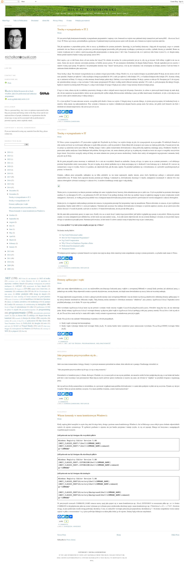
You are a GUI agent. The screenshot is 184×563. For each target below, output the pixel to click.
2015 (9, 184)
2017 (9, 177)
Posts (9, 83)
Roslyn (25, 318)
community (8, 291)
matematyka (19, 304)
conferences (20, 291)
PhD (48, 307)
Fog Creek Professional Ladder (72, 235)
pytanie (85, 288)
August (12, 222)
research (17, 318)
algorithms (44, 281)
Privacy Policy (58, 20)
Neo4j (6, 307)
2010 (9, 262)
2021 (9, 163)
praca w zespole (13, 309)
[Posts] (6, 83)
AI (36, 281)
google (10, 299)
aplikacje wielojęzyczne (35, 284)
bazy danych (41, 286)
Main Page (6, 20)
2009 (9, 265)
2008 (9, 269)
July (10, 226)
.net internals (32, 278)
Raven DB (22, 315)
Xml (23, 331)
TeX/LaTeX (27, 323)
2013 (9, 251)
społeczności (31, 321)
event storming (18, 297)
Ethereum (8, 297)
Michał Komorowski (92, 9)
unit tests (7, 326)
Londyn (10, 304)
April (11, 236)
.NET (65, 343)
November (13, 194)
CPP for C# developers (41, 291)
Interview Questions (43, 299)
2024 (9, 152)
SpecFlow (21, 321)
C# (25, 288)
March (11, 240)
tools (45, 323)
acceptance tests (13, 281)
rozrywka (43, 318)
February (12, 243)
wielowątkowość (103, 343)
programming (44, 309)
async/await (30, 286)
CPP (29, 291)
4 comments (63, 119)
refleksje (85, 268)
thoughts (37, 323)
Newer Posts (61, 535)
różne (33, 318)
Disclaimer (34, 20)
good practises (45, 296)
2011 (9, 258)
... (32, 120)
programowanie (88, 343)
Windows (77, 526)
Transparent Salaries (68, 248)
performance (41, 307)
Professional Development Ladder (73, 246)
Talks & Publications (20, 20)
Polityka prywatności (82, 20)
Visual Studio (27, 325)
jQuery (9, 302)
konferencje (35, 302)
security (14, 321)
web (39, 326)
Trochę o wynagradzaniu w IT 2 (72, 29)
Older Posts (175, 535)
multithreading (30, 304)
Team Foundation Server (12, 323)
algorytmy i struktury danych (14, 283)
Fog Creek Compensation (70, 240)
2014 (9, 187)
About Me (45, 20)
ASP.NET (18, 286)
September (13, 218)
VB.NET (16, 326)
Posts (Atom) (71, 540)
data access (8, 294)
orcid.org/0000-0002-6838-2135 (18, 99)
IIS (22, 299)
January (12, 247)
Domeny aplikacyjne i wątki (70, 279)
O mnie (69, 20)
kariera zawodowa (72, 121)
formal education (32, 297)
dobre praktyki (22, 294)
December (13, 190)
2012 (9, 255)
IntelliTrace (29, 299)
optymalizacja (21, 307)
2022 (9, 159)
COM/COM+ (44, 289)
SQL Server (43, 321)
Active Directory (26, 281)
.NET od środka (74, 343)
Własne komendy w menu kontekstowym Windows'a (82, 415)
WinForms (36, 329)
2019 (9, 170)
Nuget (12, 307)
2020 (9, 166)
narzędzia (68, 526)
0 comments (63, 341)
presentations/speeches (29, 310)
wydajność (14, 331)
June (11, 229)
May (11, 233)
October (12, 215)
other (31, 307)
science (7, 321)
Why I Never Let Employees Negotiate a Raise (77, 243)
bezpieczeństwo (9, 289)
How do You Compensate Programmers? (75, 238)
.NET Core (21, 278)
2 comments (63, 402)
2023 (9, 156)
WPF (6, 331)
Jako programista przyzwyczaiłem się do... (77, 355)
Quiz (13, 316)
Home (59, 33)
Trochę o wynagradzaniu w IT (71, 133)
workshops (45, 329)
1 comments (63, 266)
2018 (9, 173)
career (33, 289)
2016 (9, 180)
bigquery (19, 289)
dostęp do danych (40, 294)
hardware (16, 299)
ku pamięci (46, 302)
